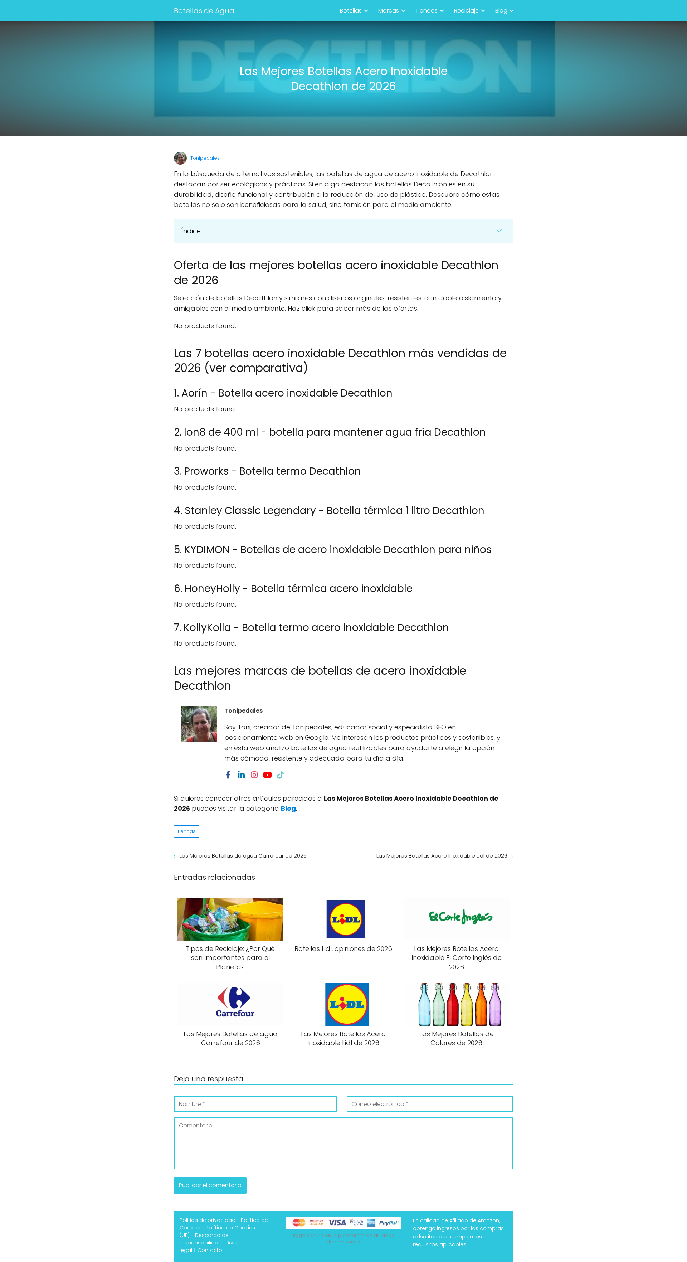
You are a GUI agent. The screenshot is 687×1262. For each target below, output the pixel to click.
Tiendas (426, 10)
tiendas (186, 831)
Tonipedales (205, 158)
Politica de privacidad (207, 1220)
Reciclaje (466, 10)
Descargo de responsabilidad (204, 1239)
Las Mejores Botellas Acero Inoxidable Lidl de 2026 (441, 855)
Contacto (210, 1250)
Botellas (351, 10)
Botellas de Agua (204, 11)
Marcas (388, 10)
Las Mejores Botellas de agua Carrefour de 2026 (243, 855)
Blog (501, 10)
